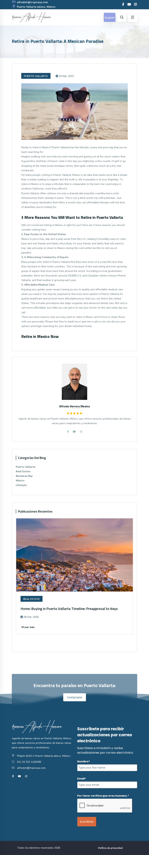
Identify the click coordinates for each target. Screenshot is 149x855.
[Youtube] (129, 4)
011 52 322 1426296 (29, 762)
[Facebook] (123, 4)
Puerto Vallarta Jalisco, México (35, 7)
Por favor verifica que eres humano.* (103, 796)
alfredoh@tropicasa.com (32, 2)
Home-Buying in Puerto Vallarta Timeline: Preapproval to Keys (69, 608)
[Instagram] (135, 4)
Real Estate (23, 471)
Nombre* (83, 761)
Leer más (29, 627)
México (20, 480)
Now (55, 336)
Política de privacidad (110, 848)
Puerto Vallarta (36, 76)
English (109, 18)
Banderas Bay (24, 476)
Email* (81, 778)
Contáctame (74, 697)
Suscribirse (86, 821)
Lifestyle (21, 485)
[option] (74, 579)
